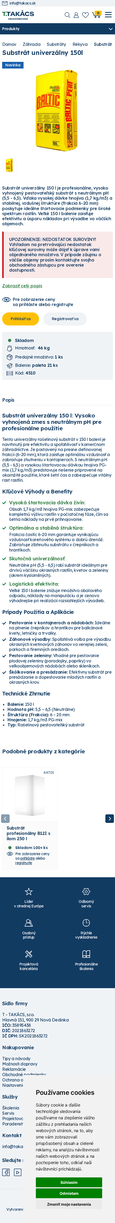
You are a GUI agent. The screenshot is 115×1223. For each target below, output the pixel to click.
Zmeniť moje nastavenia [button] (69, 1204)
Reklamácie (14, 1069)
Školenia (10, 1108)
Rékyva (80, 44)
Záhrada (31, 44)
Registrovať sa (65, 318)
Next (109, 818)
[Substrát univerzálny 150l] (57, 111)
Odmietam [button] (69, 1193)
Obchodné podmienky (24, 1074)
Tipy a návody (16, 1058)
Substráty (56, 44)
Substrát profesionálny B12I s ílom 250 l (28, 833)
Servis (8, 1113)
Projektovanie (16, 1118)
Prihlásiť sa (20, 318)
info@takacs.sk (23, 3)
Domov (9, 44)
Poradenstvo (15, 1124)
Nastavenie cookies (21, 1085)
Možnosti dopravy (19, 1064)
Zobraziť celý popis (22, 285)
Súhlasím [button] (69, 1182)
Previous (5, 818)
